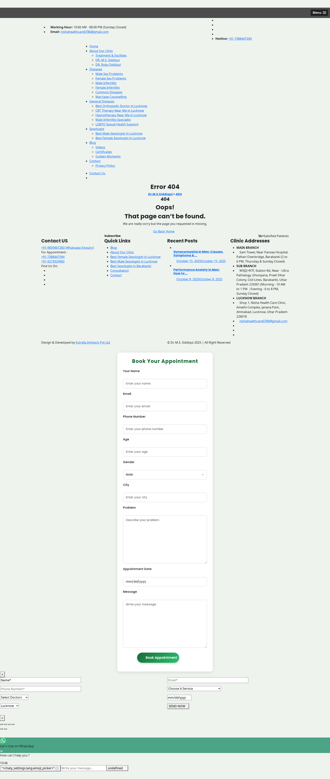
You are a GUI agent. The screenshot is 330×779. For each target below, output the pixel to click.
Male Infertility (105, 83)
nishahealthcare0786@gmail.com (85, 32)
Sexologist (96, 129)
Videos (100, 147)
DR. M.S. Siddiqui (107, 60)
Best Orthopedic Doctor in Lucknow (121, 106)
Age (126, 439)
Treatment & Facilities (111, 55)
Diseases (95, 69)
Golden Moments (108, 156)
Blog (92, 143)
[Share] (9, 724)
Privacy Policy (105, 165)
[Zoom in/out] (1, 724)
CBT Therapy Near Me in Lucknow (119, 110)
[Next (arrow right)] (5, 728)
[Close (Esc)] (13, 724)
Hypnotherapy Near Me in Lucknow (121, 115)
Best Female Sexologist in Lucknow (120, 138)
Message (130, 592)
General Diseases (101, 101)
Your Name (131, 371)
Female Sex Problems (110, 78)
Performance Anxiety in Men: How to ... (196, 272)
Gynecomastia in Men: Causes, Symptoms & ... (198, 254)
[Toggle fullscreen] (5, 724)
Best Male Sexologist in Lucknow (118, 133)
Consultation (119, 270)
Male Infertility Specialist (113, 120)
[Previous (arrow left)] (1, 728)
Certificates (103, 152)
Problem (129, 508)
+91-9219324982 (53, 261)
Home (93, 46)
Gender (128, 462)
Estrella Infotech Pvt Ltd (93, 342)
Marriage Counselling (111, 97)
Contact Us (97, 173)
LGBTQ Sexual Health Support (116, 124)
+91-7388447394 (240, 39)
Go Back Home (164, 231)
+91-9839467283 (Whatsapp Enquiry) (67, 248)
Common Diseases (108, 92)
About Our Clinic (101, 51)
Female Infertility (107, 87)
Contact (95, 161)
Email (127, 394)
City (126, 485)
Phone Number (134, 417)
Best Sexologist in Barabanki (130, 266)
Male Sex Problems (109, 74)
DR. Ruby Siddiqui (108, 65)
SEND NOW (177, 706)
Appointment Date (137, 569)
